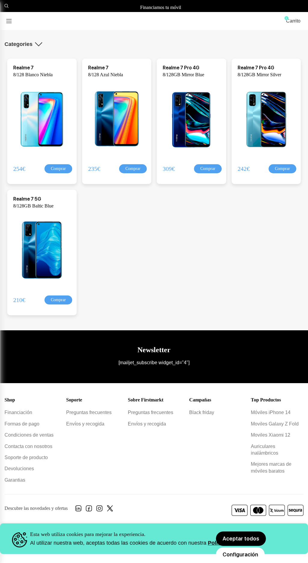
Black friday (201, 412)
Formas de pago (22, 423)
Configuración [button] (240, 554)
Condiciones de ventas (29, 434)
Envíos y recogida (85, 423)
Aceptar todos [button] (241, 538)
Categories (18, 44)
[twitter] (110, 510)
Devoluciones (19, 468)
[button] (58, 168)
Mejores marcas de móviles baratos (271, 467)
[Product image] (42, 118)
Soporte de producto (26, 457)
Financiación (18, 412)
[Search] (6, 6)
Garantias (15, 480)
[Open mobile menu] (9, 21)
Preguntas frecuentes (89, 412)
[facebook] (89, 510)
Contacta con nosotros (28, 446)
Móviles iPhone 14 (271, 412)
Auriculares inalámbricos (264, 450)
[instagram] (99, 510)
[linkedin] (78, 510)
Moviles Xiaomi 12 (270, 434)
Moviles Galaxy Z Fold (275, 423)
